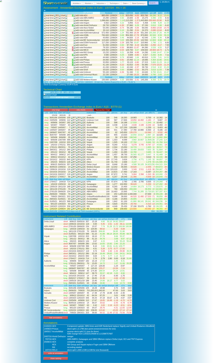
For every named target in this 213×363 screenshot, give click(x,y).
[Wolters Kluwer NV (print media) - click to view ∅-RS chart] (56, 79)
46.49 (166, 33)
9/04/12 (62, 152)
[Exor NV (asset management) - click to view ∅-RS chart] (56, 45)
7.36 (167, 70)
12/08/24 (61, 209)
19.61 (166, 60)
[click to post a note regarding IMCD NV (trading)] (78, 50)
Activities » (77, 3)
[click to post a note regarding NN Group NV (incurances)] (78, 57)
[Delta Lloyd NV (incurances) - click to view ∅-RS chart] (78, 164)
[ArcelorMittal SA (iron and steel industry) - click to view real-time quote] (49, 30)
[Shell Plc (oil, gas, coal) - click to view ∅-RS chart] (56, 70)
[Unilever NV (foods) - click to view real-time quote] (49, 72)
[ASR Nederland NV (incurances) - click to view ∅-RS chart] (56, 37)
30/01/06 (53, 118)
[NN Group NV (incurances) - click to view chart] (62, 57)
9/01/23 (62, 201)
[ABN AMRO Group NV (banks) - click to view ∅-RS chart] (56, 18)
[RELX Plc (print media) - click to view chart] (62, 67)
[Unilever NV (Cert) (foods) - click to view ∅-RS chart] (78, 120)
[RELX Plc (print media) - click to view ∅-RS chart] (56, 67)
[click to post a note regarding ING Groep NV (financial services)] (78, 52)
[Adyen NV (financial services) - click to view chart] (62, 20)
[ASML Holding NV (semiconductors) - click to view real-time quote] (49, 35)
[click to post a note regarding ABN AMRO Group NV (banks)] (78, 18)
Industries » (101, 3)
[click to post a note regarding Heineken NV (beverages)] (78, 47)
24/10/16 (61, 172)
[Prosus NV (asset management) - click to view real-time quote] (49, 62)
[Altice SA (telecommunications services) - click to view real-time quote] (73, 162)
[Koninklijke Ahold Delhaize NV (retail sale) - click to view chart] (62, 25)
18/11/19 (62, 187)
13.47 (166, 72)
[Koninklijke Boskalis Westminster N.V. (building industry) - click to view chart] (83, 117)
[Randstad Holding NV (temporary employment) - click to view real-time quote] (49, 65)
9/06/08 (62, 137)
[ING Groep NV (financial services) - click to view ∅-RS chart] (56, 52)
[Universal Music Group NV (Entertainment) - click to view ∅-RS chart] (56, 74)
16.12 (166, 62)
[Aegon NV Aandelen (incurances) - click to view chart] (62, 23)
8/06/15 (62, 162)
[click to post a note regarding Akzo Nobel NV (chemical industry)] (78, 28)
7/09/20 (62, 194)
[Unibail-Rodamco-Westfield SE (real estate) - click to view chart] (83, 196)
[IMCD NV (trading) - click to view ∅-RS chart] (56, 50)
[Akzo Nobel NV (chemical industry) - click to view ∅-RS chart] (56, 28)
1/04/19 (62, 182)
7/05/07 (62, 125)
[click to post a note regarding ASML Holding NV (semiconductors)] (78, 35)
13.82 (166, 75)
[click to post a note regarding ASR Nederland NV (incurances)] (78, 37)
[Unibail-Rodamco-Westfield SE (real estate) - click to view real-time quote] (73, 196)
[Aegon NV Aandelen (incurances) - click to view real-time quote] (49, 23)
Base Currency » (138, 3)
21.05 (166, 67)
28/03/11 (62, 147)
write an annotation (55, 353)
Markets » (89, 3)
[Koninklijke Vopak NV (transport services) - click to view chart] (83, 142)
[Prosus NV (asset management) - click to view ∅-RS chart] (56, 62)
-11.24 (166, 65)
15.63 (166, 15)
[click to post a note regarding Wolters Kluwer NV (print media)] (78, 79)
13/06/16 (61, 167)
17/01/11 (62, 145)
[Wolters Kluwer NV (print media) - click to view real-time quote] (49, 79)
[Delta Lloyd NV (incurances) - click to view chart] (83, 164)
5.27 (167, 47)
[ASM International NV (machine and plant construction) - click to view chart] (62, 33)
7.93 (167, 45)
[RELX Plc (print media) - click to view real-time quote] (49, 67)
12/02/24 (61, 206)
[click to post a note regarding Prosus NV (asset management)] (78, 62)
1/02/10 (62, 142)
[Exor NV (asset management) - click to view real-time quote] (49, 45)
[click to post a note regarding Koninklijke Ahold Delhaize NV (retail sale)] (78, 25)
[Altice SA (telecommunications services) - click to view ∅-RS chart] (78, 162)
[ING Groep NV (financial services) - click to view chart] (62, 52)
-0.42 (167, 25)
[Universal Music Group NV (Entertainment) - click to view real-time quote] (49, 74)
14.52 (166, 57)
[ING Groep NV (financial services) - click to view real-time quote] (49, 52)
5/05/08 (62, 135)
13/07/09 (61, 140)
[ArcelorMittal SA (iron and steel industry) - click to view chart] (62, 30)
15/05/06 (61, 118)
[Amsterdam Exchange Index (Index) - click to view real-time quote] (49, 15)
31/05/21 (61, 199)
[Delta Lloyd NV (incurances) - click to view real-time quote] (73, 164)
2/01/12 (62, 150)
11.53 (166, 23)
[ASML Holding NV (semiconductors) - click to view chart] (62, 35)
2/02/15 (62, 159)
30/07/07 (61, 132)
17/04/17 (61, 177)
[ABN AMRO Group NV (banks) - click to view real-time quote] (49, 18)
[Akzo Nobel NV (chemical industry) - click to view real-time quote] (49, 28)
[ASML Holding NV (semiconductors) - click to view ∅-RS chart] (56, 35)
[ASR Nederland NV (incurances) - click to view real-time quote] (49, 37)
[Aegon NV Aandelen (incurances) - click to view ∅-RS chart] (56, 23)
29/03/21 (61, 196)
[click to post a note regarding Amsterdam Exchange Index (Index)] (78, 15)
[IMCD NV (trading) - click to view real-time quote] (49, 50)
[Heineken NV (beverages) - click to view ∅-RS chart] (56, 47)
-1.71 (167, 50)
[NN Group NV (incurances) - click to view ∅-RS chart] (56, 57)
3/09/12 (62, 155)
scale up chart (62, 97)
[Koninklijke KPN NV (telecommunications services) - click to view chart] (62, 55)
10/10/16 (61, 169)
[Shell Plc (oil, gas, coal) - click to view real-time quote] (49, 70)
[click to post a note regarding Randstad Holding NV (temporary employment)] (78, 65)
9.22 (167, 20)
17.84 (166, 52)
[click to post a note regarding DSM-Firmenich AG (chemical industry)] (78, 42)
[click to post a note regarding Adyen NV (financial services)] (78, 20)
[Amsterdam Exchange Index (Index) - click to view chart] (62, 15)
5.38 (167, 38)
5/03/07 (62, 122)
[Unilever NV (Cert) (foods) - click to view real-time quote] (73, 120)
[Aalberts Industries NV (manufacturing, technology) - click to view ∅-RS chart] (78, 122)
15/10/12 (61, 157)
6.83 (167, 43)
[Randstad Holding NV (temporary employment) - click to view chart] (62, 65)
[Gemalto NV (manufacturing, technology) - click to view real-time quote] (73, 130)
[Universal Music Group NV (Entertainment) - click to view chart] (62, 74)
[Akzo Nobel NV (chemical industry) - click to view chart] (62, 28)
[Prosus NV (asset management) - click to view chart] (62, 62)
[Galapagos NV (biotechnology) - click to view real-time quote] (73, 184)
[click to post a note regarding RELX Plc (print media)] (78, 67)
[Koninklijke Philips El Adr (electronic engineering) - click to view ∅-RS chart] (56, 60)
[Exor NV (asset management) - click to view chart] (62, 45)
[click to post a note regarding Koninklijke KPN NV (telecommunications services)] (78, 55)
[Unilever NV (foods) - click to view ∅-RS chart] (56, 72)
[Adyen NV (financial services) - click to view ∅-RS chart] (56, 20)
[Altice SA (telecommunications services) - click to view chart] (83, 162)
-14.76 (166, 28)
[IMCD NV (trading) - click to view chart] (62, 50)
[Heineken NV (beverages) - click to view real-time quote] (49, 47)
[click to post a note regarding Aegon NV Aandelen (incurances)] (78, 23)
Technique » (114, 3)
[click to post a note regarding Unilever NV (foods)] (78, 72)
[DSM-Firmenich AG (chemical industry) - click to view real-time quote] (49, 42)
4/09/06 (62, 120)
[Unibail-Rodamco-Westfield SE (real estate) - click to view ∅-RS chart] (78, 196)
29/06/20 (61, 191)
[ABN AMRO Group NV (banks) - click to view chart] (62, 18)
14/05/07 (61, 127)
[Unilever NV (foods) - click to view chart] (62, 72)
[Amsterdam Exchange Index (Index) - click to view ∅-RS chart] (56, 15)
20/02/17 (61, 174)
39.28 (166, 35)
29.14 (166, 40)
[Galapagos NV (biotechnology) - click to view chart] (83, 184)
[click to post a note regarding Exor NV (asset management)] (78, 45)
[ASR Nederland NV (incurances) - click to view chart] (62, 37)
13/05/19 (61, 184)
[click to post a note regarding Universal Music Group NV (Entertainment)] (78, 74)
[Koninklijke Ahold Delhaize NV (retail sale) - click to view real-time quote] (49, 25)
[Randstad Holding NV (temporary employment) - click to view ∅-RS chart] (56, 65)
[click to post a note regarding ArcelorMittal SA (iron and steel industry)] (78, 30)
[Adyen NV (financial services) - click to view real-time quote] (49, 20)
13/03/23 (61, 204)
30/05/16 (61, 164)
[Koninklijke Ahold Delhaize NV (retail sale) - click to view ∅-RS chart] (56, 25)
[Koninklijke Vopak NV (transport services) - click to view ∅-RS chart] (78, 142)
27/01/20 (61, 189)
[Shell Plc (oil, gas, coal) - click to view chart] (62, 70)
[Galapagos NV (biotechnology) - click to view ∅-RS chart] (78, 184)
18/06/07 (61, 130)
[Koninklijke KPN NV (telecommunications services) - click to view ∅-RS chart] (56, 55)
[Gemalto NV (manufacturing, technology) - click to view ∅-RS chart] (78, 130)
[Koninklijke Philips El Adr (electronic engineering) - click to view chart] (62, 60)
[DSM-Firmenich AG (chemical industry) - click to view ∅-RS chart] (56, 42)
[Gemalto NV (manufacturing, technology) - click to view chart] (83, 130)
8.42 (167, 18)
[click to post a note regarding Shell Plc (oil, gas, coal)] (78, 70)
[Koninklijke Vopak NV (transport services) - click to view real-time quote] (73, 142)
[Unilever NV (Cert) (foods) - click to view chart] (83, 120)
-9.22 (167, 30)
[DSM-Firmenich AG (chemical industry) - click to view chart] (62, 42)
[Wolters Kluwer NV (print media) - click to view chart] (62, 79)
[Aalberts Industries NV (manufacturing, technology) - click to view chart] (83, 122)
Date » (125, 3)
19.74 (166, 80)
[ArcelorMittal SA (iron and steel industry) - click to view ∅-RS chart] (56, 30)
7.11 (167, 55)
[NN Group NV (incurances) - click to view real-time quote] (49, 57)
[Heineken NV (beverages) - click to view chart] (62, 47)
